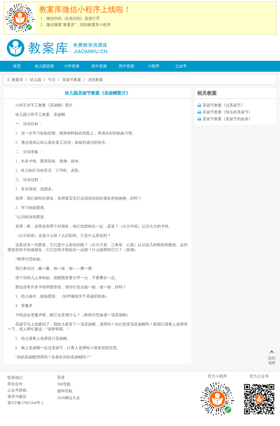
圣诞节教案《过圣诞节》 (224, 105)
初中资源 (99, 66)
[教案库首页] (58, 59)
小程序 (153, 66)
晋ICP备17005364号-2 (25, 403)
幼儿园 (35, 80)
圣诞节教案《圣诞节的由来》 (227, 119)
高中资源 (126, 66)
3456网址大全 (68, 398)
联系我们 (15, 378)
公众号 (181, 66)
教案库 (17, 80)
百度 (61, 377)
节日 (52, 80)
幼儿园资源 (44, 66)
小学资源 (71, 66)
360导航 (64, 384)
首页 (17, 66)
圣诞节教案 (71, 80)
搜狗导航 (64, 391)
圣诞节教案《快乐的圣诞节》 (227, 112)
